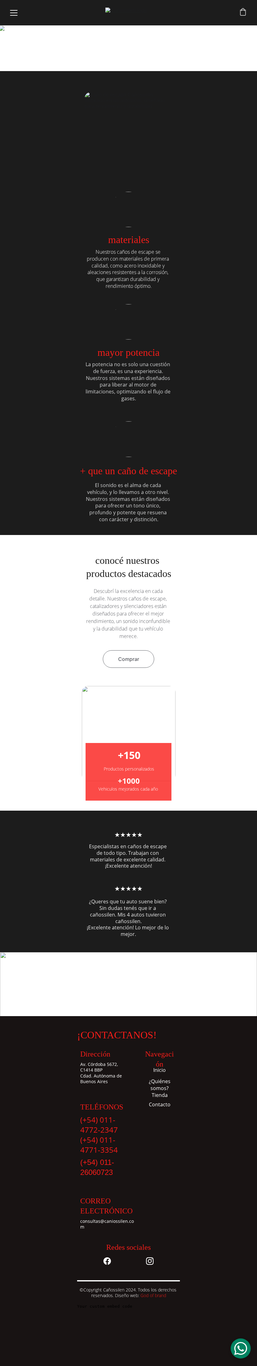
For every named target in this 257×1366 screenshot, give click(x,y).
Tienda (160, 1095)
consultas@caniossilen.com (107, 1224)
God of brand (153, 1295)
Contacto (159, 1104)
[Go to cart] (243, 13)
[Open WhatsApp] (241, 1348)
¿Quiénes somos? (159, 1085)
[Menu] (14, 13)
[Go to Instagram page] (150, 1261)
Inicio (159, 1070)
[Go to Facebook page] (107, 1261)
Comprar (128, 659)
